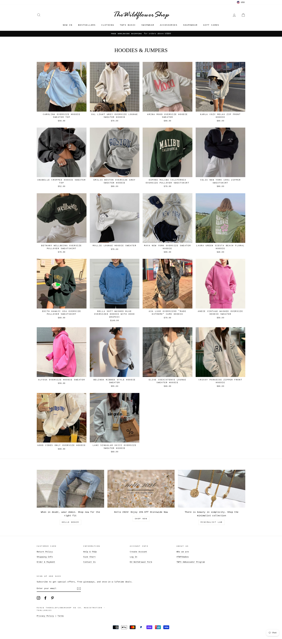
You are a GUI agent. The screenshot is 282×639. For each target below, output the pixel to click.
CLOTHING (107, 25)
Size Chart (89, 557)
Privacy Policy (45, 616)
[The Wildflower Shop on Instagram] (38, 598)
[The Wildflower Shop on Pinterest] (52, 598)
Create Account (138, 552)
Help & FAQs (90, 552)
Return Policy (45, 552)
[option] (141, 33)
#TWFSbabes (183, 557)
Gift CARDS (211, 25)
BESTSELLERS (87, 25)
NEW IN (67, 25)
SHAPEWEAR (190, 25)
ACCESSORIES (168, 25)
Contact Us (89, 562)
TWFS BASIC (128, 25)
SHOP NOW (141, 519)
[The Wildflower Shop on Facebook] (45, 598)
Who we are (183, 552)
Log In (133, 557)
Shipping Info (45, 557)
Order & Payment (46, 562)
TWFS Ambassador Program (191, 562)
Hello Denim (70, 522)
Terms (61, 616)
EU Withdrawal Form (141, 562)
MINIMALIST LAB (211, 522)
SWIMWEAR (147, 25)
